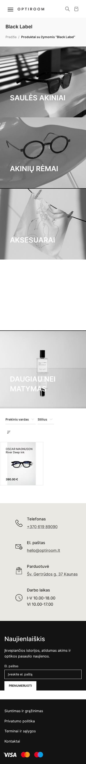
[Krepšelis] (76, 8)
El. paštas (11, 666)
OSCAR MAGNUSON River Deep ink (19, 450)
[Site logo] (31, 8)
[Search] (67, 8)
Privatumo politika (19, 721)
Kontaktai (12, 741)
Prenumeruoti (20, 685)
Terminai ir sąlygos (20, 731)
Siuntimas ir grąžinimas (23, 711)
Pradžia (11, 37)
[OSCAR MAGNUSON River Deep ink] (21, 463)
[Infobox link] (36, 523)
